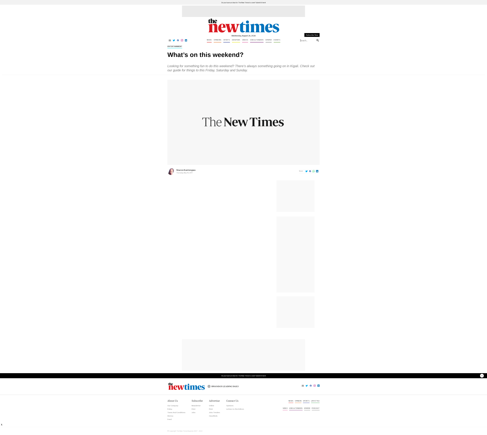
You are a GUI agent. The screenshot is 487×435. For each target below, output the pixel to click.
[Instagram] (182, 40)
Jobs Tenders (214, 412)
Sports (226, 40)
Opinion (298, 401)
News (209, 40)
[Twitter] (174, 40)
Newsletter (196, 406)
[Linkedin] (186, 40)
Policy (169, 409)
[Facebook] (178, 40)
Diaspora (236, 40)
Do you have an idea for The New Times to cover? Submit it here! (243, 2)
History (170, 416)
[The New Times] (243, 33)
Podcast (316, 408)
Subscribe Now (312, 35)
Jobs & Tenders (257, 40)
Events (277, 40)
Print (193, 409)
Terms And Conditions (176, 412)
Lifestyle (315, 401)
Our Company (172, 406)
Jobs (193, 412)
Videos (245, 40)
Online (211, 406)
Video (285, 408)
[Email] (170, 40)
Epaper (269, 40)
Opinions (217, 40)
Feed (169, 419)
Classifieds (213, 416)
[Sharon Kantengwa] (171, 174)
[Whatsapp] (313, 171)
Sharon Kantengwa (185, 170)
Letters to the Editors (235, 409)
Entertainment (174, 46)
